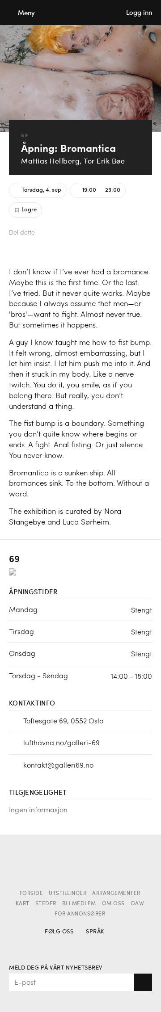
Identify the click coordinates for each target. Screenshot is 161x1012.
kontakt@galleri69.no (58, 764)
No (93, 944)
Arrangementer (116, 893)
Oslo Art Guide (80, 12)
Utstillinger (67, 893)
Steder (45, 904)
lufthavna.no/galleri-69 (61, 742)
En (109, 944)
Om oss (113, 904)
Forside (31, 893)
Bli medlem (79, 904)
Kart (23, 904)
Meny (26, 12)
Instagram (67, 944)
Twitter (62, 233)
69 (24, 135)
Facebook (48, 233)
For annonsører (80, 914)
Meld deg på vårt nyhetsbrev (55, 968)
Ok (143, 982)
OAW (137, 904)
